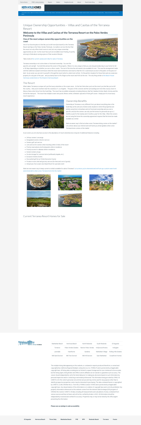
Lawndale (57, 352)
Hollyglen (115, 348)
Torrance (57, 348)
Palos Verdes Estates (71, 348)
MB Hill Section (87, 356)
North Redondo (87, 344)
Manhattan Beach (57, 344)
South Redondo (101, 344)
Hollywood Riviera (101, 348)
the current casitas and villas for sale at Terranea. (47, 59)
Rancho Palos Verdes (87, 348)
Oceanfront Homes (116, 356)
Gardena (87, 352)
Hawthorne (71, 352)
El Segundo (115, 344)
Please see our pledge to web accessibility (65, 406)
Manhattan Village (101, 352)
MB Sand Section (57, 356)
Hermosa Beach (71, 344)
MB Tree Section (71, 356)
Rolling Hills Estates (115, 352)
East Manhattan (102, 356)
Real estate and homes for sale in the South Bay (31, 8)
